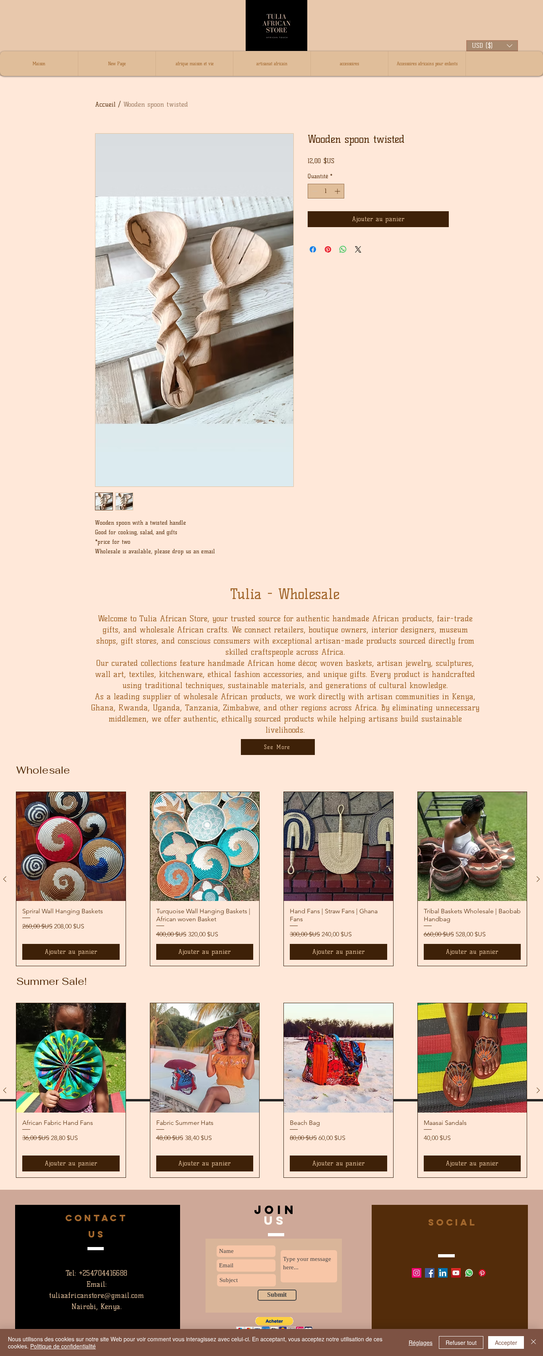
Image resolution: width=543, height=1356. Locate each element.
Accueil (105, 104)
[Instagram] (416, 1273)
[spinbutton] (326, 191)
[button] (492, 45)
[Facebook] (429, 1273)
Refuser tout (461, 1342)
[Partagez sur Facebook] (313, 249)
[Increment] (338, 191)
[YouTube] (456, 1273)
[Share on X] (358, 249)
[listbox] (492, 45)
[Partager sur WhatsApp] (343, 249)
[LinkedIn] (443, 1273)
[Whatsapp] (469, 1273)
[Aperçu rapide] (71, 1058)
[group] (271, 1090)
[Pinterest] (482, 1273)
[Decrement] (314, 191)
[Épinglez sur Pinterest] (328, 249)
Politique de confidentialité (63, 1346)
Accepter (506, 1342)
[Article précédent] (5, 1090)
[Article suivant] (538, 1090)
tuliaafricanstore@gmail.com (96, 1295)
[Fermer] (533, 1342)
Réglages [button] (420, 1342)
